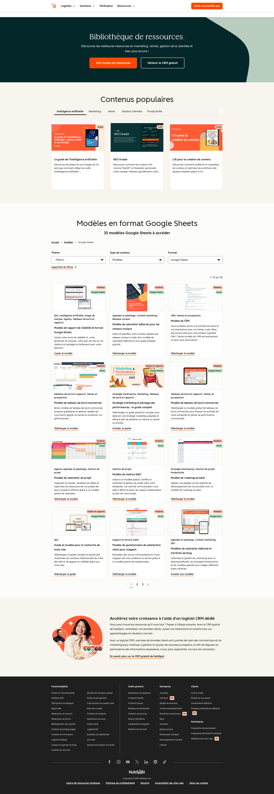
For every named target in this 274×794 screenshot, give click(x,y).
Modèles (68, 242)
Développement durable (171, 740)
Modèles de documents (138, 708)
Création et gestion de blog (63, 745)
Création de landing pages (63, 729)
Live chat (91, 740)
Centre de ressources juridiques (83, 783)
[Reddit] (155, 762)
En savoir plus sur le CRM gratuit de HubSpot (137, 656)
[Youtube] (128, 762)
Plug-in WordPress (136, 719)
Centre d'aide (197, 693)
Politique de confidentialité (120, 783)
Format (172, 252)
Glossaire (164, 724)
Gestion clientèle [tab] (132, 111)
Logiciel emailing (59, 740)
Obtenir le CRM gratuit (162, 63)
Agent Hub (56, 708)
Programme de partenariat (203, 728)
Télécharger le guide (65, 574)
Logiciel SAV (92, 729)
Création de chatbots (96, 714)
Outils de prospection (97, 698)
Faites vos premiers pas (207, 6)
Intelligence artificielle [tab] (70, 111)
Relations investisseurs (173, 714)
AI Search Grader (136, 698)
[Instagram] (119, 762)
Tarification (106, 5)
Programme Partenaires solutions (206, 733)
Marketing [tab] (95, 111)
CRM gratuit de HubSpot (62, 703)
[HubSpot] (53, 6)
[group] (77, 155)
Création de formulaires (62, 734)
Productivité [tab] (154, 111)
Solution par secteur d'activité (100, 745)
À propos (164, 693)
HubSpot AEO (57, 698)
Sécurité (144, 783)
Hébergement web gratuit (63, 724)
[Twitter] (137, 762)
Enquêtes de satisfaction (98, 734)
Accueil (55, 242)
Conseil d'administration (171, 708)
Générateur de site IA (61, 719)
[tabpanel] (137, 155)
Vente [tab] (111, 111)
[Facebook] (109, 762)
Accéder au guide (121, 428)
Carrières (166, 698)
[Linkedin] (146, 762)
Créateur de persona (137, 714)
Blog (162, 719)
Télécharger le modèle (124, 353)
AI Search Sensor (135, 703)
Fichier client (92, 724)
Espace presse (166, 729)
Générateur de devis (96, 719)
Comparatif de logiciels (139, 724)
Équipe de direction (168, 703)
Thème (55, 252)
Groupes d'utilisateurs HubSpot (205, 710)
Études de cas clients (200, 698)
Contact (163, 745)
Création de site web (60, 750)
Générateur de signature (139, 693)
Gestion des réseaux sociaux (100, 693)
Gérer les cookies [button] (198, 783)
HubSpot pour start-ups (204, 739)
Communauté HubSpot (201, 703)
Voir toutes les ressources (113, 63)
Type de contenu (120, 252)
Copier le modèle (63, 353)
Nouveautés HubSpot (169, 734)
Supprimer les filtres (62, 267)
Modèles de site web (137, 729)
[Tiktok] (165, 762)
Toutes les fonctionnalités (63, 693)
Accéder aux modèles (182, 574)
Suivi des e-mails (94, 708)
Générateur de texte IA (61, 714)
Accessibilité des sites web (169, 783)
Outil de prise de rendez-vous (100, 703)
